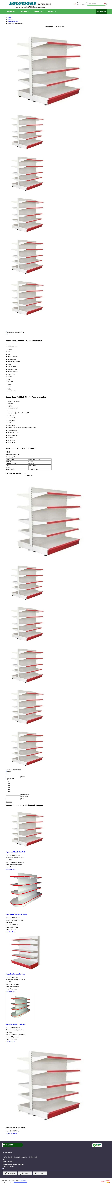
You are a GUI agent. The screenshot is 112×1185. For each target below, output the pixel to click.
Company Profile (24, 11)
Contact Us (52, 11)
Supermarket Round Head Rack (15, 1024)
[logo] (30, 8)
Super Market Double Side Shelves (16, 914)
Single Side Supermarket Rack (15, 974)
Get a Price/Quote (10, 869)
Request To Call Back (11, 1133)
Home (9, 17)
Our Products (39, 11)
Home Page (11, 11)
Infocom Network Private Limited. (20, 1182)
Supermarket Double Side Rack (15, 852)
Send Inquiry (102, 11)
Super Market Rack (13, 21)
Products (10, 19)
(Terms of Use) (23, 1180)
